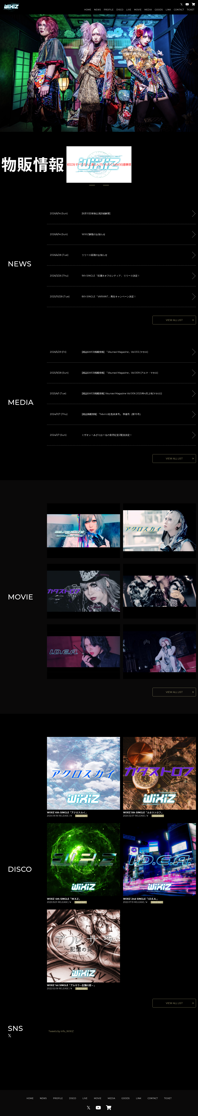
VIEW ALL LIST (174, 320)
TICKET (190, 10)
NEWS (97, 10)
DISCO (119, 10)
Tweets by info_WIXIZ (61, 1031)
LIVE (128, 10)
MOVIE (137, 10)
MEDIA (148, 10)
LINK (168, 10)
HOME (87, 10)
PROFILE (108, 10)
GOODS (159, 10)
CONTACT (179, 10)
